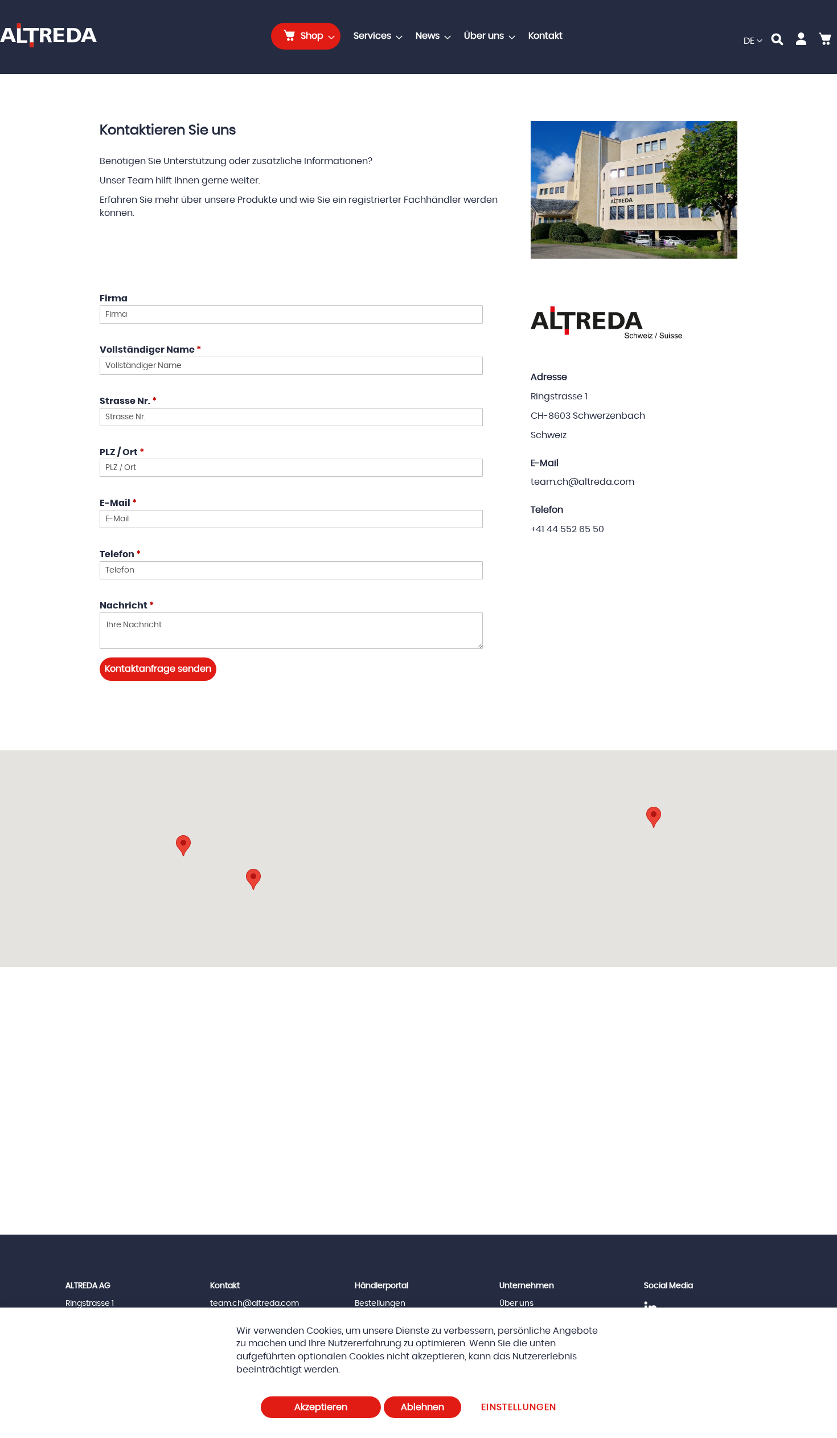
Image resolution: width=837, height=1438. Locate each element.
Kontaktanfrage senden (158, 668)
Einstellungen (519, 1407)
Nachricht (127, 605)
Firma (114, 298)
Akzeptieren (320, 1407)
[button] (753, 41)
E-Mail (118, 503)
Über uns (516, 1304)
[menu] (420, 36)
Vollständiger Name (150, 349)
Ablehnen (422, 1407)
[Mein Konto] (801, 41)
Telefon (120, 554)
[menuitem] (306, 36)
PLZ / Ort (122, 452)
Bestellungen (380, 1304)
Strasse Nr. (128, 401)
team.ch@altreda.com (254, 1304)
